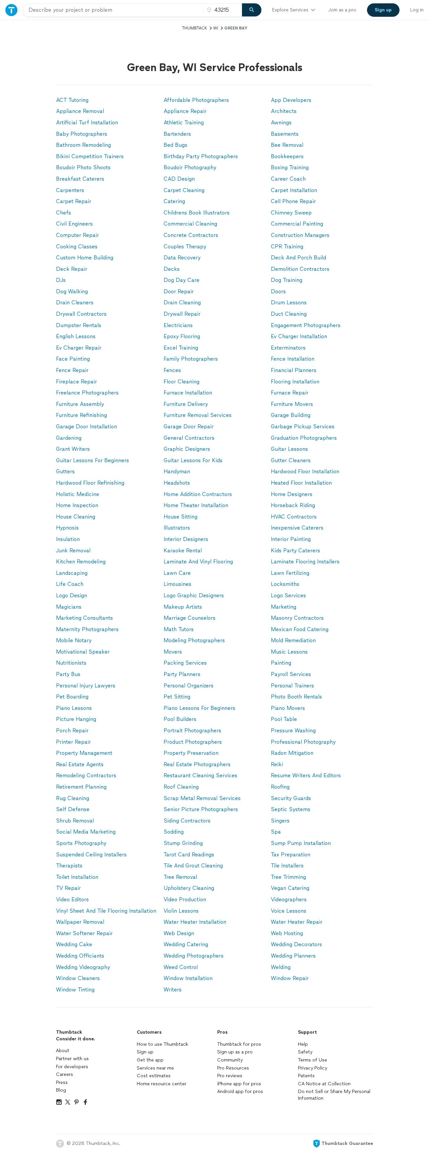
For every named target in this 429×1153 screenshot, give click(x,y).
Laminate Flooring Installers (305, 561)
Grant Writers (73, 449)
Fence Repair (72, 370)
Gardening (68, 438)
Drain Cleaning (182, 302)
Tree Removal (180, 877)
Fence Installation (292, 359)
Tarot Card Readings (189, 854)
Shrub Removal (75, 820)
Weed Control (181, 967)
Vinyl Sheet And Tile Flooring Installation (106, 911)
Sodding (174, 832)
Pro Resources (233, 1068)
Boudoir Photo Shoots (83, 167)
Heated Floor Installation (301, 483)
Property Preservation (191, 753)
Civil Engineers (74, 224)
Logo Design (71, 595)
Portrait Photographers (192, 730)
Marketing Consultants (84, 618)
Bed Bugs (175, 145)
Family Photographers (191, 359)
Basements (285, 134)
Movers (173, 652)
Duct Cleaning (289, 314)
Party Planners (182, 674)
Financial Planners (293, 370)
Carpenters (70, 190)
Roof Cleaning (181, 787)
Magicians (68, 607)
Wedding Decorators (296, 944)
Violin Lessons (181, 911)
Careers (64, 1074)
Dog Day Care (181, 280)
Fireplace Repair (76, 381)
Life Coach (69, 584)
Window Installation (188, 978)
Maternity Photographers (87, 629)
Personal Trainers (292, 685)
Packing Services (185, 663)
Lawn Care (177, 573)
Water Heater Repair (296, 922)
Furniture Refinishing (81, 415)
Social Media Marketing (86, 832)
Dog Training (286, 280)
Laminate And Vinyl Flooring (198, 561)
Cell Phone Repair (293, 201)
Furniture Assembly (80, 404)
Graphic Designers (187, 449)
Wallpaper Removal (80, 922)
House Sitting (180, 516)
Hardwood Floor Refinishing (90, 483)
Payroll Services (291, 674)
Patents (306, 1076)
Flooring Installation (295, 381)
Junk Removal (73, 550)
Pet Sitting (177, 696)
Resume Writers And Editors (306, 775)
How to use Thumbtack (162, 1044)
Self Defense (72, 809)
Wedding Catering (186, 944)
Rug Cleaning (72, 798)
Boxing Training (290, 167)
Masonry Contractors (297, 618)
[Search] (251, 10)
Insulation (68, 539)
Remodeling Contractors (86, 775)
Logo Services (288, 595)
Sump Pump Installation (301, 843)
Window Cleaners (78, 978)
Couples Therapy (185, 246)
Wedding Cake (74, 944)
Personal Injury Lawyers (85, 685)
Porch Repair (72, 730)
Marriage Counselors (190, 618)
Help (303, 1044)
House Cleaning (75, 516)
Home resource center (161, 1084)
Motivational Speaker (83, 652)
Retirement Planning (81, 787)
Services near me (155, 1068)
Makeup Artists (183, 607)
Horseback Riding (293, 505)
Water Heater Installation (195, 922)
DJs (61, 280)
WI (215, 28)
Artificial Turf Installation (87, 122)
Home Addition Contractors (198, 494)
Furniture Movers (292, 404)
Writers (173, 989)
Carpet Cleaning (184, 190)
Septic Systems (290, 809)
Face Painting (73, 359)
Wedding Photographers (194, 956)
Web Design (179, 933)
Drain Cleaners (75, 302)
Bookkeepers (287, 156)
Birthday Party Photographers (201, 156)
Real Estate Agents (80, 764)
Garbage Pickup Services (302, 426)
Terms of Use (312, 1060)
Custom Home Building (84, 257)
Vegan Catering (290, 888)
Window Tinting (75, 989)
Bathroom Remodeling (83, 145)
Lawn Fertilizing (290, 573)
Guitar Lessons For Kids (193, 460)
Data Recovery (182, 257)
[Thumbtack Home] (11, 10)
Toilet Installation (77, 877)
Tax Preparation (290, 854)
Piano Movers (288, 708)
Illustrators (177, 528)
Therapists (69, 865)
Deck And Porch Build (298, 257)
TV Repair (68, 888)
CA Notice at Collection (324, 1084)
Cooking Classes (77, 246)
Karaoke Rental (183, 550)
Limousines (177, 584)
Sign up (145, 1052)
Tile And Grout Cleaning (193, 865)
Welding (281, 967)
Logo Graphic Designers (194, 595)
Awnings (281, 122)
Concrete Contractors (191, 235)
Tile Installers (287, 865)
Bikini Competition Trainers (90, 156)
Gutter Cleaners (291, 460)
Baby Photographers (81, 134)
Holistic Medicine (77, 494)
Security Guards (291, 798)
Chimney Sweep (291, 212)
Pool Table (284, 719)
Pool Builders (180, 719)
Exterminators (288, 348)
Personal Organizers (188, 685)
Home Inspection (77, 505)
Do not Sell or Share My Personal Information (334, 1095)
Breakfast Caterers (80, 179)
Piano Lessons (74, 708)
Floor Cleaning (181, 381)
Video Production (185, 899)
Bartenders (177, 134)
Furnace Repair (289, 392)
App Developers (291, 100)
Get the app (150, 1060)
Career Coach (288, 179)
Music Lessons (289, 652)
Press (62, 1082)
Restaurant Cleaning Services (200, 775)
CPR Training (287, 246)
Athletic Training (184, 122)
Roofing (280, 787)
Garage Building (290, 415)
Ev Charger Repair (78, 348)
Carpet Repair (73, 201)
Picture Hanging (76, 719)
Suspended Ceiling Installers (91, 854)
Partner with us (72, 1058)
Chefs (63, 212)
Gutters (65, 471)
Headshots (177, 483)
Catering (174, 201)
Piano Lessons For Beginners (199, 708)
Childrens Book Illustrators (197, 212)
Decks (172, 269)
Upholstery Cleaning (189, 888)
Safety (305, 1052)
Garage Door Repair (188, 426)
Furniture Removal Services (198, 415)
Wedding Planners (293, 956)
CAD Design (179, 179)
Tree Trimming (288, 877)
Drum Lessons (289, 302)
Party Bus (68, 674)
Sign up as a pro (235, 1052)
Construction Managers (300, 235)
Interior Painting (291, 539)
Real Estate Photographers (197, 764)
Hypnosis (67, 528)
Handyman (177, 471)
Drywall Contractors (81, 314)
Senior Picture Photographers (201, 809)
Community (230, 1060)
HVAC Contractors (294, 516)
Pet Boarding (72, 696)
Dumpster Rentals (78, 325)
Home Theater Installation (196, 505)
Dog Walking (72, 291)
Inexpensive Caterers (297, 528)
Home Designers (291, 494)
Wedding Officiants (80, 956)
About (62, 1050)
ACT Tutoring (72, 100)
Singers (280, 820)
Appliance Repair (185, 111)
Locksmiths (285, 584)
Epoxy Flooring (182, 336)
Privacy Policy (312, 1068)
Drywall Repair (182, 314)
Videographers (289, 899)
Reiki (277, 764)
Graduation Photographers (304, 438)
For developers (72, 1067)
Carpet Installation (294, 190)
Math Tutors (179, 629)
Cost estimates (154, 1076)
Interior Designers (186, 539)
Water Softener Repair (84, 933)
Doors (278, 291)
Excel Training (181, 348)
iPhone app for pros (239, 1084)
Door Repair (179, 291)
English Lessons (76, 336)
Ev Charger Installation (299, 336)
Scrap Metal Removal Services (202, 798)
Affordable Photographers (196, 100)
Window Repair (290, 978)
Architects (284, 111)
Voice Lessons (288, 911)
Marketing (283, 607)
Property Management (84, 753)
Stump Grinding (183, 843)
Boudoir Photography (190, 167)
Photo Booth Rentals (296, 696)
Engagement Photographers (306, 325)
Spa (276, 832)
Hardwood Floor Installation (305, 471)
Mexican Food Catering (299, 629)
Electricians (178, 325)
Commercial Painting (297, 224)
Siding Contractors (187, 820)
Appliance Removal (80, 111)
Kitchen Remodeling (81, 561)
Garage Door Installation (86, 426)
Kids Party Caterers (295, 550)
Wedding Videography (83, 967)
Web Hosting (287, 933)
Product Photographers (193, 742)
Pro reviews (229, 1076)
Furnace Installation (188, 392)
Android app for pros (240, 1091)
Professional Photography (303, 742)
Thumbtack (194, 28)
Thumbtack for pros (239, 1044)
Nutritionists (71, 663)
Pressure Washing (293, 730)
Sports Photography (81, 843)
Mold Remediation (293, 640)
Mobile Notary (73, 640)
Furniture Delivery (186, 404)
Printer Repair (73, 742)
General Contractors (189, 438)
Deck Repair (71, 269)
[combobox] (113, 10)
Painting (281, 663)
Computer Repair (77, 235)
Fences (172, 370)
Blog (61, 1090)
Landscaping (71, 573)
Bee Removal (287, 145)
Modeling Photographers (194, 640)
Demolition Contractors (300, 269)
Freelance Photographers (87, 392)
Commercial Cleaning (190, 224)
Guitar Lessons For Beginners (92, 460)
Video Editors (72, 899)
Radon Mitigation (292, 753)
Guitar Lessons (289, 449)
